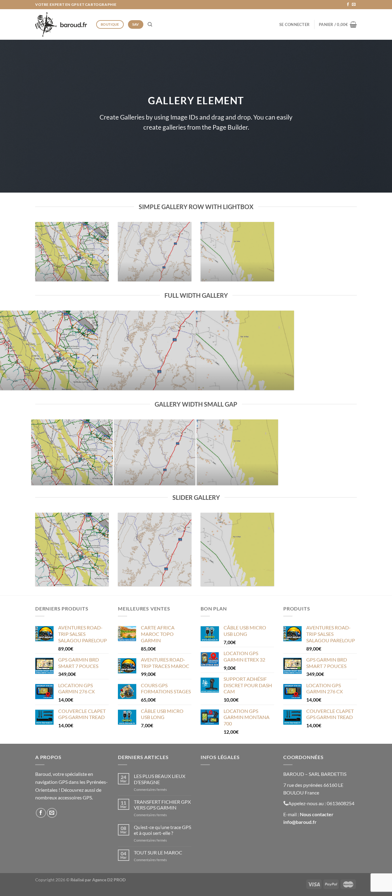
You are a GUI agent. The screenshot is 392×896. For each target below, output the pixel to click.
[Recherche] (150, 24)
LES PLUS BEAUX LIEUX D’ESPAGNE (159, 779)
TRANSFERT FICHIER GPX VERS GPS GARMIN (162, 804)
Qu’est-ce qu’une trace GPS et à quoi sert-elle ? (162, 830)
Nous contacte (315, 814)
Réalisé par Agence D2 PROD (98, 879)
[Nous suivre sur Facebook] (348, 4)
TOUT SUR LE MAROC (158, 852)
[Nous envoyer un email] (354, 4)
